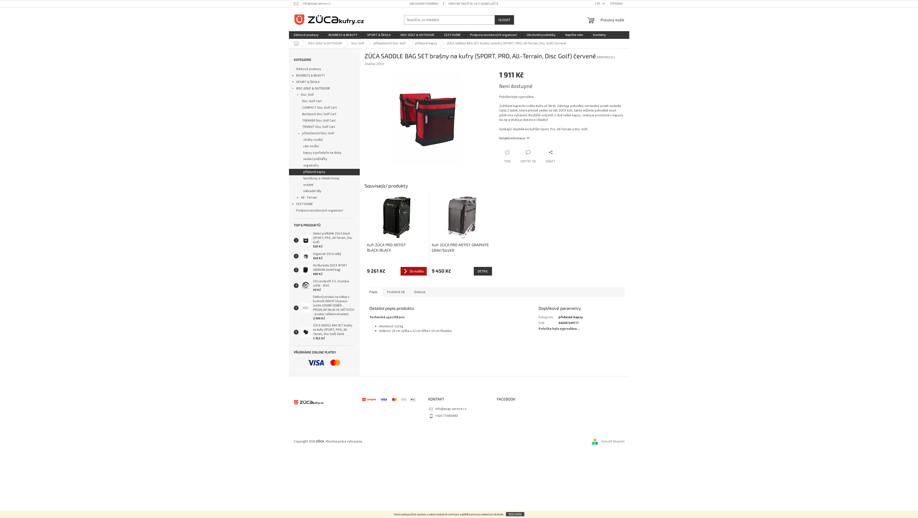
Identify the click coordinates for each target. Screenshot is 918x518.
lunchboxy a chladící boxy (321, 178)
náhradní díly (312, 191)
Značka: (374, 64)
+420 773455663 (446, 415)
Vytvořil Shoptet (612, 441)
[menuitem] (306, 35)
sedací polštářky (315, 159)
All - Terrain (309, 197)
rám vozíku (311, 146)
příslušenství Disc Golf (318, 133)
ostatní (308, 184)
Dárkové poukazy (308, 69)
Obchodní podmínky (424, 4)
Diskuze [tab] (420, 292)
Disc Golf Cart (312, 101)
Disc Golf (307, 94)
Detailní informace (512, 138)
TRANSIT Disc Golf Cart (318, 126)
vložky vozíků (313, 139)
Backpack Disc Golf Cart (319, 114)
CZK (598, 3)
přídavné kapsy (314, 172)
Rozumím (515, 514)
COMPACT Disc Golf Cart (319, 107)
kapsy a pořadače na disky (322, 152)
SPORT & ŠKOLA (308, 82)
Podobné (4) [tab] (396, 292)
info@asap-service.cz (451, 408)
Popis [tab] (373, 292)
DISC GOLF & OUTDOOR (313, 88)
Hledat (504, 20)
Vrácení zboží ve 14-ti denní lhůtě (473, 4)
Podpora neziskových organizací (319, 210)
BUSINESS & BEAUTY (310, 75)
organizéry (311, 165)
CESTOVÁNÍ (304, 204)
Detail (483, 271)
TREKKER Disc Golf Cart (319, 120)
